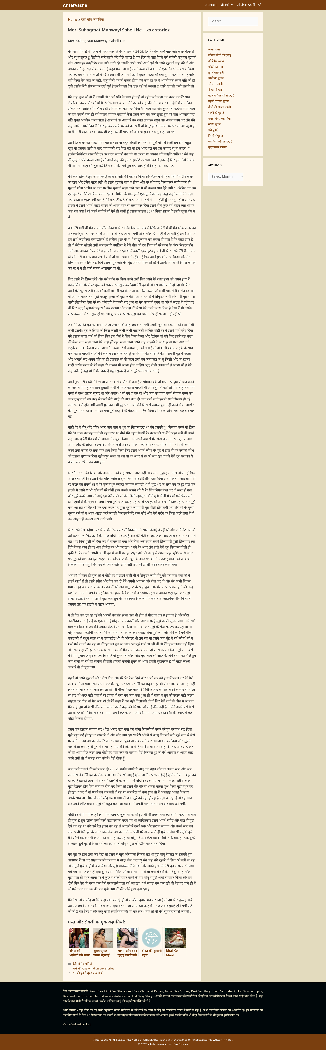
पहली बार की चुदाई (218, 101)
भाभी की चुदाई (216, 113)
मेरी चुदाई (213, 130)
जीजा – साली (215, 84)
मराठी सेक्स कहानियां (219, 119)
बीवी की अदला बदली (219, 107)
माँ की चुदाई (214, 125)
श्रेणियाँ (225, 5)
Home (73, 20)
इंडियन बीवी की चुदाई (219, 55)
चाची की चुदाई (216, 78)
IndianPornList (81, 1025)
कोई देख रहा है (216, 61)
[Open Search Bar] (260, 5)
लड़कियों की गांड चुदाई (220, 142)
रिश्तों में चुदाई (215, 136)
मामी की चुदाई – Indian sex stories (93, 969)
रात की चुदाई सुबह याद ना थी (88, 973)
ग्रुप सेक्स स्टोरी (216, 73)
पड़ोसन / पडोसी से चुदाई (221, 96)
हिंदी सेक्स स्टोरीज (217, 147)
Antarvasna (75, 5)
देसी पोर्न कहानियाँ (92, 20)
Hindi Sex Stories (115, 991)
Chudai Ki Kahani (151, 991)
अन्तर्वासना (211, 5)
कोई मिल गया (215, 67)
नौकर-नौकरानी (216, 90)
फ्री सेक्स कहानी (246, 5)
